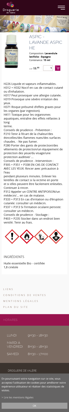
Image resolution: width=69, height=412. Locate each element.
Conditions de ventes (24, 295)
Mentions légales (21, 301)
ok (34, 406)
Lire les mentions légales (19, 397)
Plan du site (15, 307)
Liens (8, 289)
